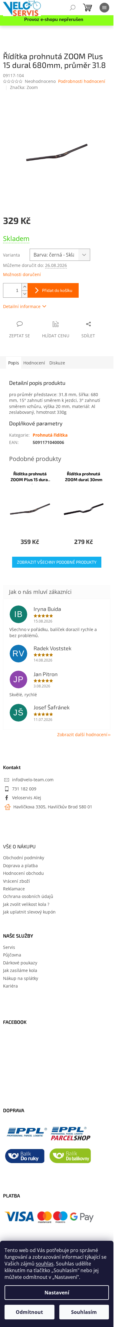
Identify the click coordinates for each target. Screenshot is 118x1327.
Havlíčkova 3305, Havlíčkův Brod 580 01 (52, 807)
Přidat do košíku (57, 290)
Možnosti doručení (22, 274)
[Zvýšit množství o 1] (24, 286)
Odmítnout (29, 1312)
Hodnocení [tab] (34, 363)
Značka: (24, 87)
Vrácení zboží (16, 881)
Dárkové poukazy (20, 963)
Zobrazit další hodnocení (82, 734)
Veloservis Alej (26, 797)
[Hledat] (73, 8)
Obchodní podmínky (23, 857)
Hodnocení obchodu (23, 873)
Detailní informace (22, 306)
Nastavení (56, 1292)
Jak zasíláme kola (20, 970)
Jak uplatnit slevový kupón (29, 912)
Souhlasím (84, 1312)
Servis (9, 947)
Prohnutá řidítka (50, 435)
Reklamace (14, 889)
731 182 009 (24, 789)
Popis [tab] (13, 363)
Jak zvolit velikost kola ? (26, 904)
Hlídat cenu (55, 336)
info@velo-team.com (33, 779)
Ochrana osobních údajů (28, 896)
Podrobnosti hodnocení (81, 81)
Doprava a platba (20, 865)
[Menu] (104, 8)
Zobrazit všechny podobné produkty (57, 562)
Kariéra (10, 986)
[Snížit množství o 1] (24, 293)
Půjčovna (12, 955)
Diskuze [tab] (57, 363)
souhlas (45, 1263)
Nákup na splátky (20, 978)
